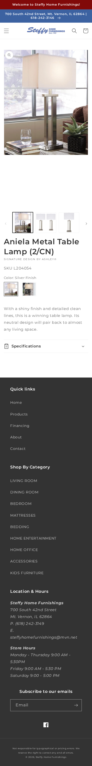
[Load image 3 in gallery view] (69, 222)
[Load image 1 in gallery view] (23, 222)
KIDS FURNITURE (26, 573)
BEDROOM (20, 503)
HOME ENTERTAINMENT (33, 538)
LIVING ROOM (23, 480)
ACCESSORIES (24, 561)
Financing (19, 425)
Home (16, 402)
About (16, 437)
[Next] (86, 223)
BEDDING (19, 527)
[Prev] (5, 223)
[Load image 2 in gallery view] (46, 222)
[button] (6, 30)
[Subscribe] (76, 705)
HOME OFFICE (24, 549)
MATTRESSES (23, 515)
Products (19, 414)
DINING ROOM (24, 492)
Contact (18, 448)
